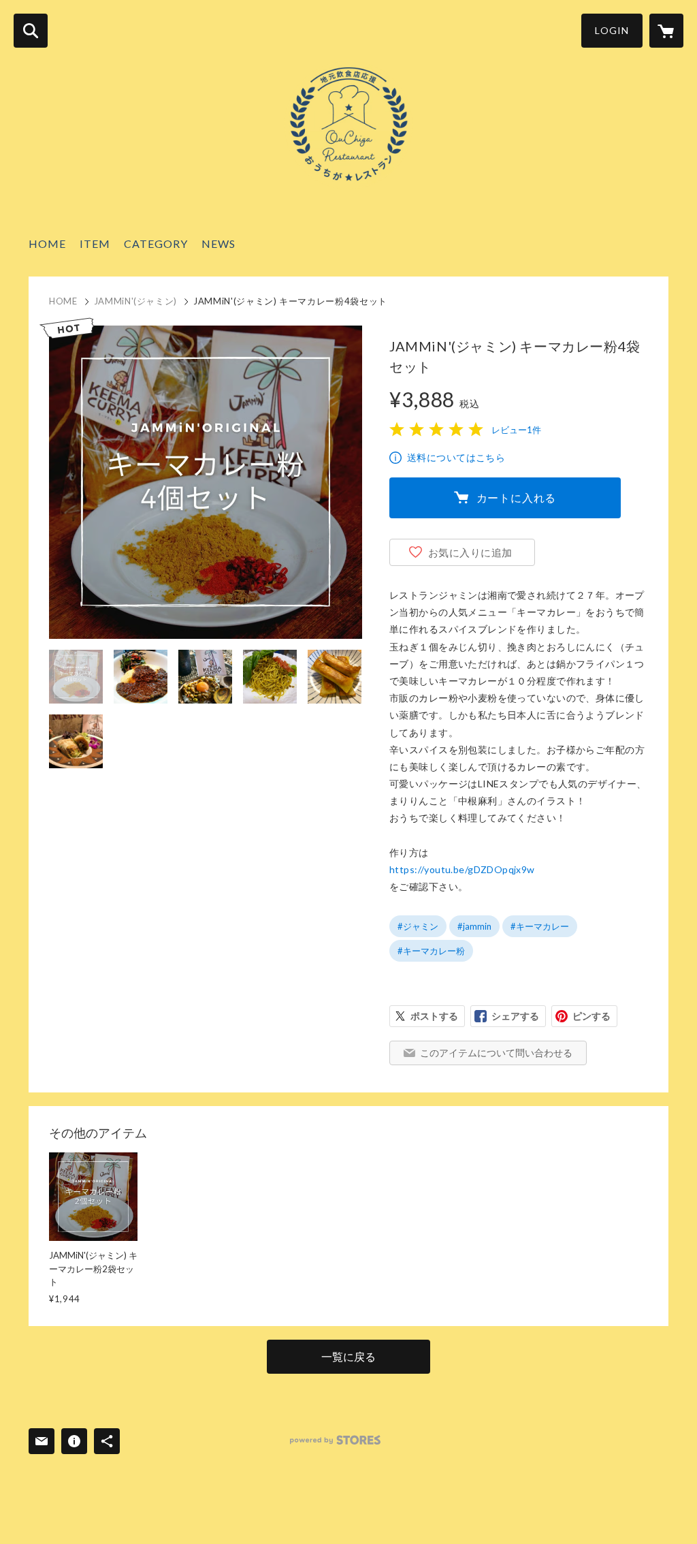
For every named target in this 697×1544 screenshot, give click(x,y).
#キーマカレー (539, 926)
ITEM (95, 243)
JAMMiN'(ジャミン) (135, 301)
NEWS (218, 243)
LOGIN (612, 30)
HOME (47, 243)
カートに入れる (516, 497)
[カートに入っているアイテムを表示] (666, 31)
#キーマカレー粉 (431, 950)
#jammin (474, 926)
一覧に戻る (348, 1356)
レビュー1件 (516, 429)
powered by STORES (335, 1440)
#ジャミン (418, 926)
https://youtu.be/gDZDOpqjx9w (462, 869)
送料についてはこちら (456, 457)
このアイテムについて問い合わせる (496, 1052)
